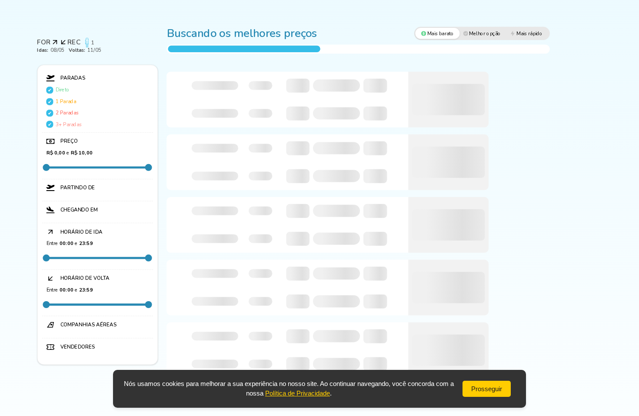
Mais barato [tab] (440, 33)
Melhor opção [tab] (485, 33)
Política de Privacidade (297, 393)
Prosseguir (486, 389)
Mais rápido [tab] (529, 33)
